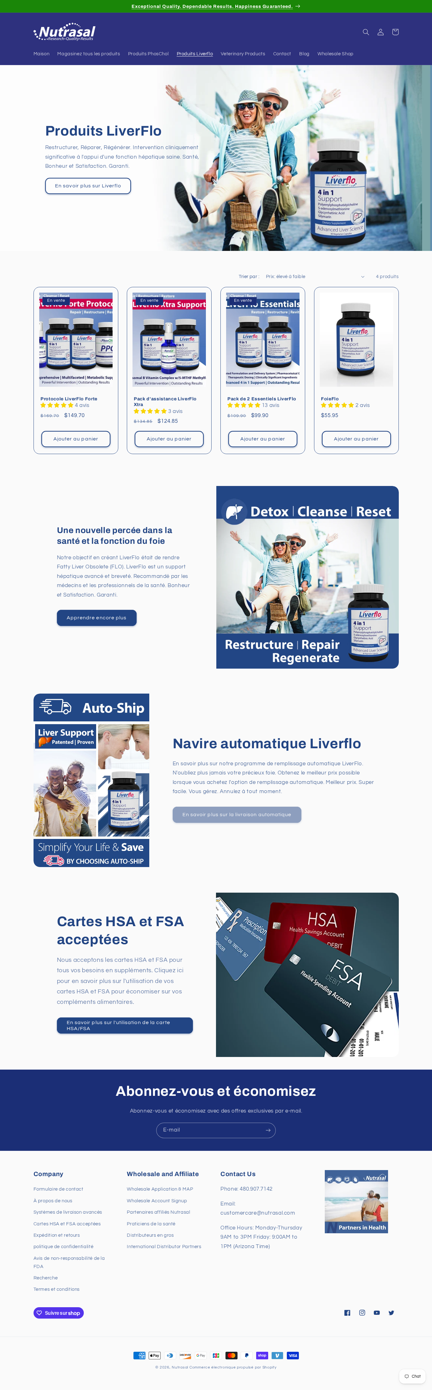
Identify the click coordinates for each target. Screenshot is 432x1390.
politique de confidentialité (64, 1247)
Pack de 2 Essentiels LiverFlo (261, 398)
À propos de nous (53, 1201)
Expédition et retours (57, 1235)
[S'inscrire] (268, 1130)
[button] (366, 32)
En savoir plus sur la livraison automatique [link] (236, 814)
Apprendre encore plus (97, 617)
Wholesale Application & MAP (160, 1189)
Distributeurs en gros (150, 1235)
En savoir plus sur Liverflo (88, 185)
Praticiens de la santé (151, 1224)
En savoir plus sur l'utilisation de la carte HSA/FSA (118, 1025)
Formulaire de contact (58, 1189)
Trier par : (249, 276)
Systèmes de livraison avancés (68, 1212)
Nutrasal (180, 1367)
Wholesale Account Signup (157, 1201)
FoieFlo (330, 398)
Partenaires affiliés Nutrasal (158, 1212)
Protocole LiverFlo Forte (68, 398)
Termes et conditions (57, 1289)
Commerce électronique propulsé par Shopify (233, 1367)
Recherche (46, 1278)
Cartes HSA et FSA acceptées (67, 1224)
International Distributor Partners (164, 1247)
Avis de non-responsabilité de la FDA (69, 1262)
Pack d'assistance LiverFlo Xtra (165, 401)
